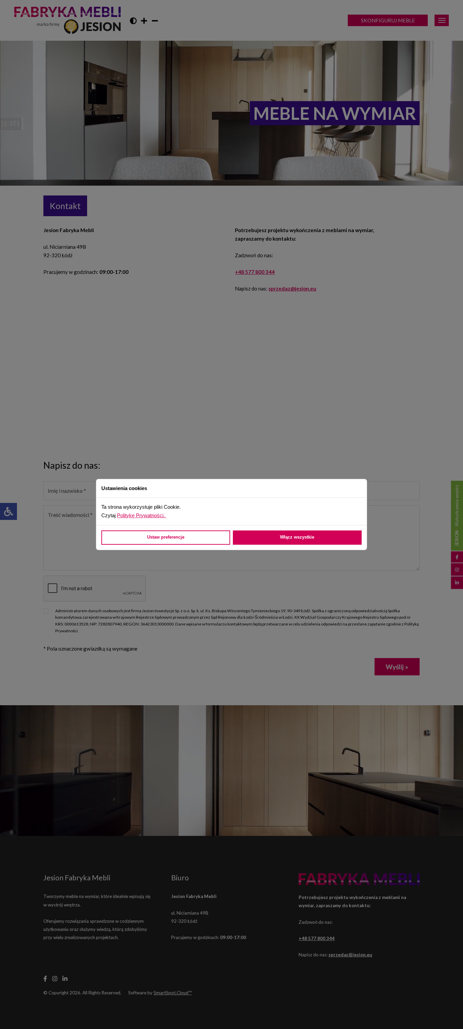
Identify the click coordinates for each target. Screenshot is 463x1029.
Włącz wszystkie (297, 537)
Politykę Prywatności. (141, 515)
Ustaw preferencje (165, 537)
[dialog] (231, 514)
